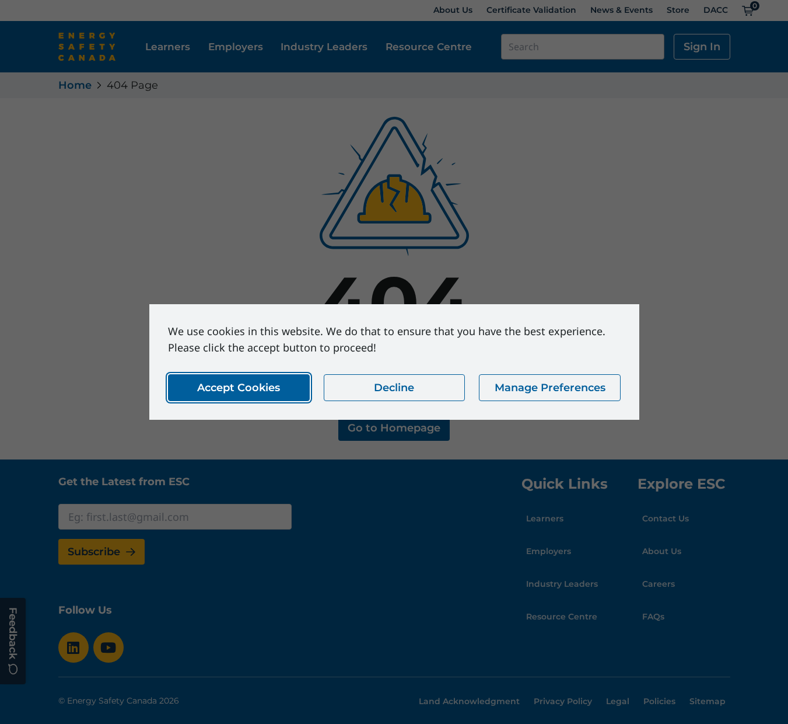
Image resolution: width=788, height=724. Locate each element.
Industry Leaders (324, 46)
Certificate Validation (531, 10)
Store (678, 10)
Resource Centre (429, 46)
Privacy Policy (563, 701)
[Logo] (86, 47)
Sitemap (707, 701)
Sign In (702, 46)
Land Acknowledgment (469, 701)
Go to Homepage (394, 428)
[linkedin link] (73, 647)
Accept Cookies (238, 387)
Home (75, 85)
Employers (235, 46)
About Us (452, 10)
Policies (659, 701)
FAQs (653, 616)
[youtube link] (108, 647)
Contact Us (665, 518)
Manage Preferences (549, 387)
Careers (658, 584)
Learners (167, 46)
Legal (617, 701)
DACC (715, 10)
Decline (394, 387)
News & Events (621, 10)
